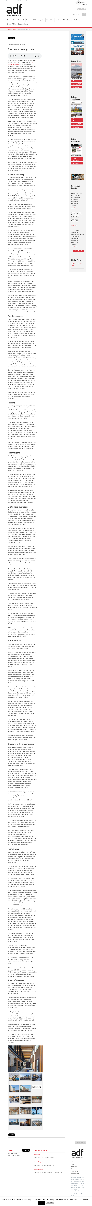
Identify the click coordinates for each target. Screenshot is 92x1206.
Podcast (77, 20)
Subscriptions (23, 24)
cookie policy (75, 1190)
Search (84, 14)
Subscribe (76, 87)
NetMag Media (79, 1)
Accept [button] (41, 1203)
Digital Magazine (39, 1169)
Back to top (79, 1143)
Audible (58, 20)
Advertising (13, 1)
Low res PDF (77, 84)
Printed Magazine (39, 1162)
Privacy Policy (75, 1173)
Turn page (76, 81)
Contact (28, 1)
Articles (14, 29)
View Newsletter (76, 159)
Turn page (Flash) (76, 120)
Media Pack (21, 1)
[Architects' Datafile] (18, 9)
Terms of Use (74, 1171)
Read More (50, 1203)
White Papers (67, 20)
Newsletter (37, 1154)
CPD (34, 20)
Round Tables (11, 24)
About (7, 1)
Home (9, 20)
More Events (78, 251)
